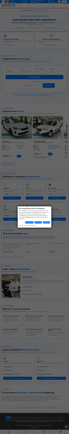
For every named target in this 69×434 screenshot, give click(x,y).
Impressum (33, 225)
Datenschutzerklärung (24, 225)
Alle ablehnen (38, 222)
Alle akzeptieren (29, 222)
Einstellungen (46, 222)
